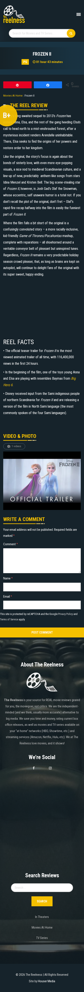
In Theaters (42, 917)
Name (8, 578)
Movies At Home (42, 927)
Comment (10, 544)
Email (7, 596)
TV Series (42, 938)
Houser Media (46, 981)
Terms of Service (9, 619)
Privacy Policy (65, 614)
